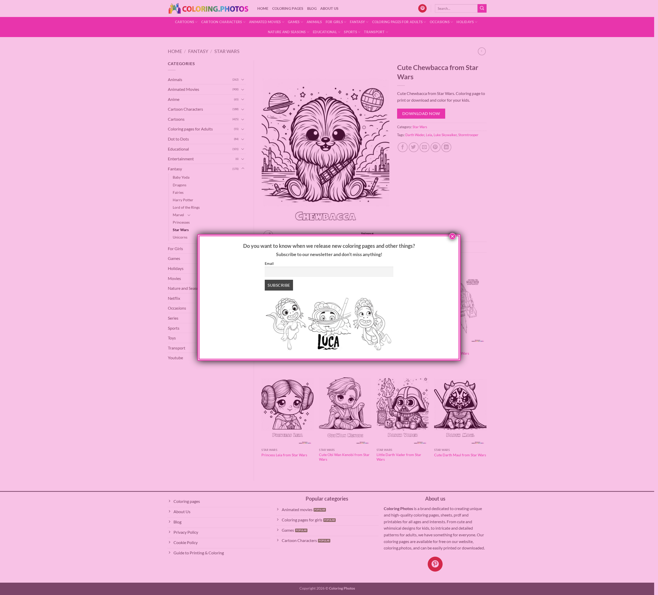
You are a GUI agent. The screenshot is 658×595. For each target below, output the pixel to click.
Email (269, 263)
